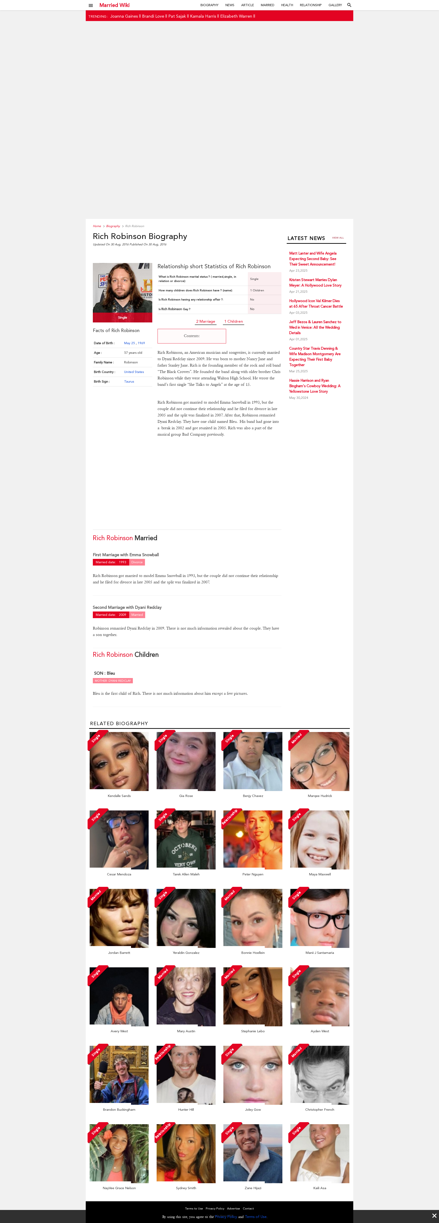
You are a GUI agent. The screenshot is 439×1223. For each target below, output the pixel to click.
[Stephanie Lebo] (252, 1025)
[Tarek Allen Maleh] (186, 868)
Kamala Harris (203, 16)
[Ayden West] (319, 1025)
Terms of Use (256, 1217)
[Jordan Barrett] (119, 947)
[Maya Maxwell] (319, 868)
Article (247, 5)
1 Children (233, 321)
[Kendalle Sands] (119, 790)
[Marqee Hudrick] (319, 790)
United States (134, 372)
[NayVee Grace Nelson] (119, 1182)
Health (287, 5)
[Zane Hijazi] (252, 1182)
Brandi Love (153, 16)
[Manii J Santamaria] (319, 947)
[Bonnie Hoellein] (252, 947)
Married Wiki (114, 5)
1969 (141, 343)
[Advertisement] (219, 127)
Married (267, 5)
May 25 (130, 343)
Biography (210, 5)
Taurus (129, 381)
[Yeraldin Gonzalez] (186, 947)
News (229, 5)
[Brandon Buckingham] (119, 1104)
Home (97, 226)
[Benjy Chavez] (252, 790)
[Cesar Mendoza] (119, 868)
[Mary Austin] (186, 1025)
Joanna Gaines (124, 16)
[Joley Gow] (252, 1104)
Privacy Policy (226, 1217)
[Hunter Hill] (186, 1104)
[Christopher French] (319, 1104)
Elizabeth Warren (236, 16)
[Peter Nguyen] (252, 868)
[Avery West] (119, 1025)
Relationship (311, 5)
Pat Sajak (177, 16)
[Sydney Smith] (186, 1182)
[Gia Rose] (186, 790)
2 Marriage (205, 321)
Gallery (335, 5)
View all (338, 237)
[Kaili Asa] (319, 1182)
